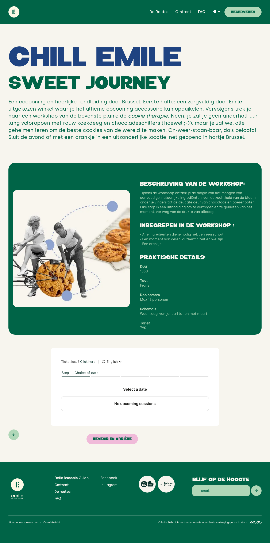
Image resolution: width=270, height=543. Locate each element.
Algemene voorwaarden (23, 522)
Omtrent (183, 11)
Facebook (108, 478)
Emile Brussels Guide (71, 478)
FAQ (201, 11)
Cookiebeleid (51, 522)
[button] (216, 12)
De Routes (159, 11)
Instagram (108, 485)
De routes (62, 492)
